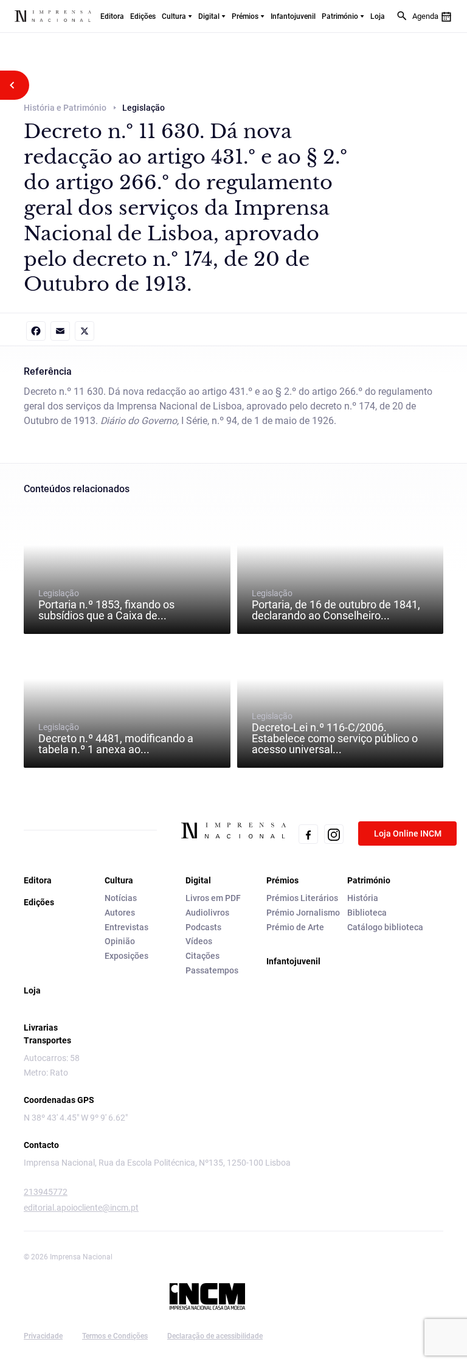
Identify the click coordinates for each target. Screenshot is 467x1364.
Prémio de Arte (295, 927)
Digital (209, 16)
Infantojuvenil (293, 16)
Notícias (121, 898)
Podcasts (203, 927)
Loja (377, 16)
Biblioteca (367, 912)
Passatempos (211, 970)
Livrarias (41, 1027)
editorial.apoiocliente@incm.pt (81, 1208)
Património (340, 16)
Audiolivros (207, 912)
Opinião (120, 941)
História (362, 898)
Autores (120, 912)
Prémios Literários (302, 898)
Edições (143, 16)
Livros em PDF (213, 898)
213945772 (45, 1192)
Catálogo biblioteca (385, 927)
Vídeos (198, 941)
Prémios (245, 16)
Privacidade (43, 1336)
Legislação (106, 604)
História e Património (65, 108)
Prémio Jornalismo (303, 912)
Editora (112, 16)
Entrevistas (126, 927)
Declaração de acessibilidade (215, 1336)
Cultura (174, 16)
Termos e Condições (115, 1336)
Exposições (126, 956)
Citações (202, 956)
